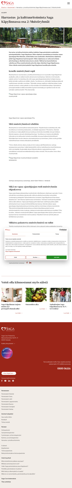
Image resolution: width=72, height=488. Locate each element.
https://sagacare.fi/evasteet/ (12, 251)
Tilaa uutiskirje (6, 482)
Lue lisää (18, 313)
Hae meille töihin (6, 417)
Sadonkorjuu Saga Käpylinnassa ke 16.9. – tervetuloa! (59, 306)
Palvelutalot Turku (6, 396)
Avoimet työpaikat (7, 414)
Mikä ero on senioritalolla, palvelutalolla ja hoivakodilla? (18, 474)
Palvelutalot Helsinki (7, 394)
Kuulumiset (11, 7)
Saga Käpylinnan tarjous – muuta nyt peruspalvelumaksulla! (11, 306)
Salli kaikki (56, 257)
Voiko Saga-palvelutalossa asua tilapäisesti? (14, 466)
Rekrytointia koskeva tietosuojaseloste (13, 453)
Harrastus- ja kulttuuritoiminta (10, 440)
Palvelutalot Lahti (6, 399)
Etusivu (3, 7)
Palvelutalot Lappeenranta (9, 401)
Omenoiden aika (32, 304)
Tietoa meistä (5, 422)
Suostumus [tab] (15, 234)
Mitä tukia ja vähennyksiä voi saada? (12, 471)
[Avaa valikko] (68, 3)
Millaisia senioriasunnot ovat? (10, 464)
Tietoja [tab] (57, 234)
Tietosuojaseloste (6, 451)
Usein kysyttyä (6, 458)
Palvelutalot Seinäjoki (8, 407)
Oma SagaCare (8, 373)
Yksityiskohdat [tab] (36, 234)
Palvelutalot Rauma (7, 404)
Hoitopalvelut (5, 430)
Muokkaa (35, 257)
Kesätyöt (4, 419)
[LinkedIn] (30, 263)
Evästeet (4, 445)
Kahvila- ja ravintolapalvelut (9, 438)
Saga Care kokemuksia (8, 478)
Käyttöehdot (5, 448)
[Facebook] (27, 263)
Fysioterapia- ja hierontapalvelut (11, 435)
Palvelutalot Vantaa (7, 409)
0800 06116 (64, 368)
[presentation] (11, 295)
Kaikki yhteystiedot (7, 343)
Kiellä (15, 257)
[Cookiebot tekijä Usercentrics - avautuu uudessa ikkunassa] (60, 230)
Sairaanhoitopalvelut (7, 432)
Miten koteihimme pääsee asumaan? (12, 461)
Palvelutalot (5, 391)
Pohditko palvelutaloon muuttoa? (11, 469)
